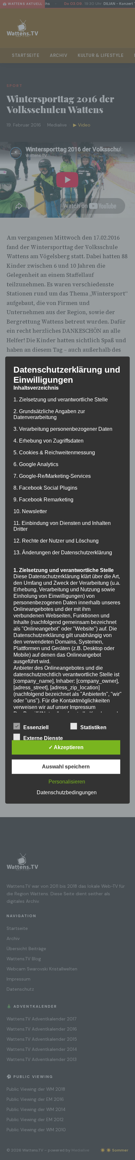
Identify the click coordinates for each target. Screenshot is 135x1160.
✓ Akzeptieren (66, 747)
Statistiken (93, 727)
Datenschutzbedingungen (67, 792)
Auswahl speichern (66, 766)
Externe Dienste (43, 738)
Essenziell (35, 727)
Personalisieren (66, 781)
